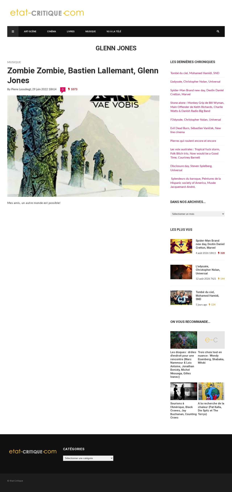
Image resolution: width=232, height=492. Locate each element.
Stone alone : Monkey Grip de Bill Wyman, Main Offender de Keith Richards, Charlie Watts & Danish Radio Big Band (197, 106)
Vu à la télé (114, 31)
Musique (90, 31)
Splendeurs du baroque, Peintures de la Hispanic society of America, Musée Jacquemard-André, (195, 182)
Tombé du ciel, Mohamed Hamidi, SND (194, 73)
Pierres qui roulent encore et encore (193, 140)
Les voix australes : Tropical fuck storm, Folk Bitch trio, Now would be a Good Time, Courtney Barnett (195, 153)
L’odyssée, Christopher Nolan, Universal (195, 81)
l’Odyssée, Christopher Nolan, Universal (195, 119)
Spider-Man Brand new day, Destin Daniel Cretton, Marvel (210, 244)
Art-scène (30, 31)
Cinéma (51, 31)
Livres (70, 31)
